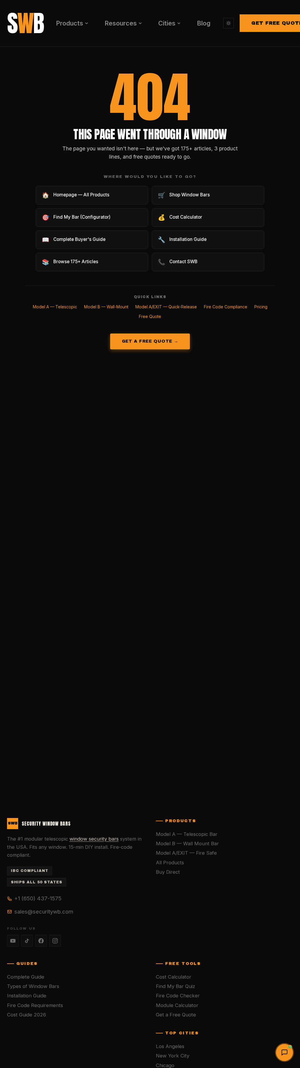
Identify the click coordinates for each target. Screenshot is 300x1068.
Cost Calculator (173, 977)
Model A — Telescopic (55, 306)
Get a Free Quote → (150, 341)
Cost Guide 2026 (26, 1015)
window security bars (94, 839)
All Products (170, 862)
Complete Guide (25, 977)
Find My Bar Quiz (175, 986)
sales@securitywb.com (43, 911)
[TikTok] (27, 941)
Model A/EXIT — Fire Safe (186, 853)
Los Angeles (170, 1046)
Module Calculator (177, 1005)
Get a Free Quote (176, 1015)
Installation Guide (26, 996)
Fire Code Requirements (35, 1005)
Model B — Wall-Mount (106, 306)
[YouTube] (13, 941)
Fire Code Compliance (225, 306)
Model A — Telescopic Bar (186, 834)
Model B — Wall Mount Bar (187, 843)
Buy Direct (168, 872)
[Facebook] (41, 941)
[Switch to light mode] (228, 23)
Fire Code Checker (178, 996)
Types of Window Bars (33, 986)
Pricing (260, 306)
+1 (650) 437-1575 (38, 898)
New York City (172, 1056)
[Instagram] (55, 941)
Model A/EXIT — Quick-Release (166, 306)
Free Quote (150, 316)
